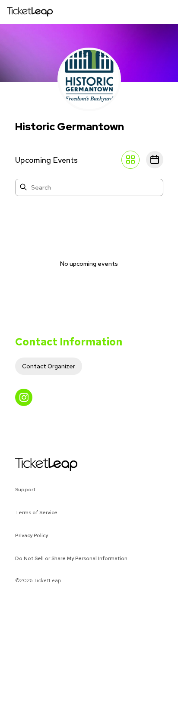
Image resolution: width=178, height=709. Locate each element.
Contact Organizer (48, 366)
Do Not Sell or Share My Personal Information (71, 558)
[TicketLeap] (35, 464)
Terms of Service (36, 512)
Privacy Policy (31, 535)
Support (25, 489)
